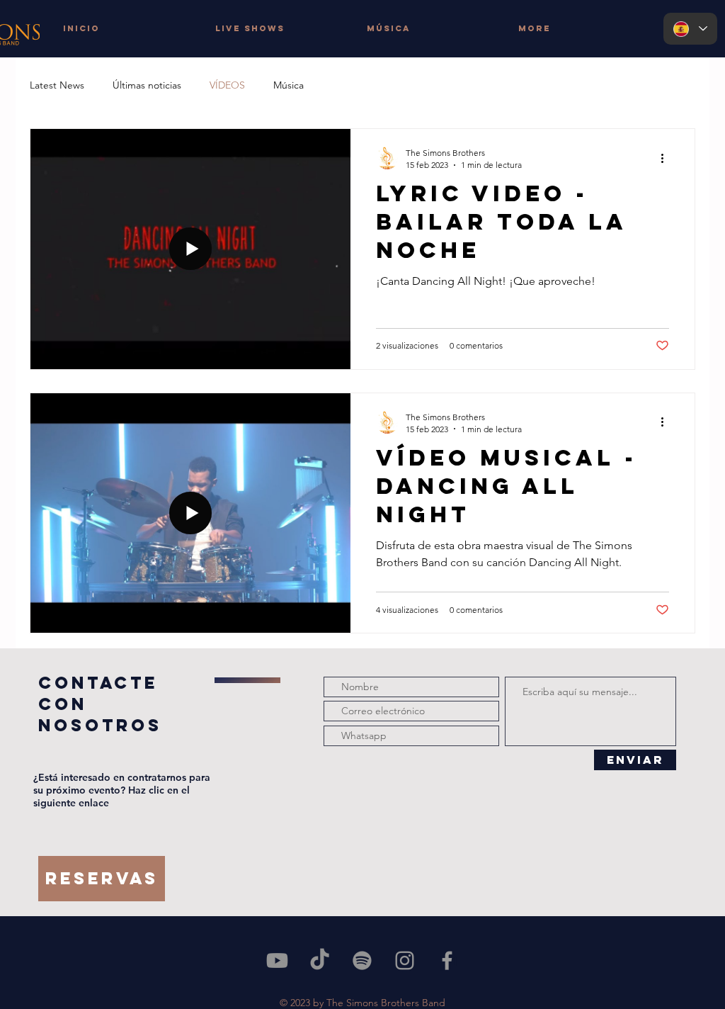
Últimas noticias (147, 85)
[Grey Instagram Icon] (404, 960)
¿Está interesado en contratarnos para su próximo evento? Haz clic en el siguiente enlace (121, 790)
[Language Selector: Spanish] (690, 29)
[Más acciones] (666, 158)
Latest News (57, 85)
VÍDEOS (227, 85)
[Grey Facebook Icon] (447, 960)
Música (288, 85)
